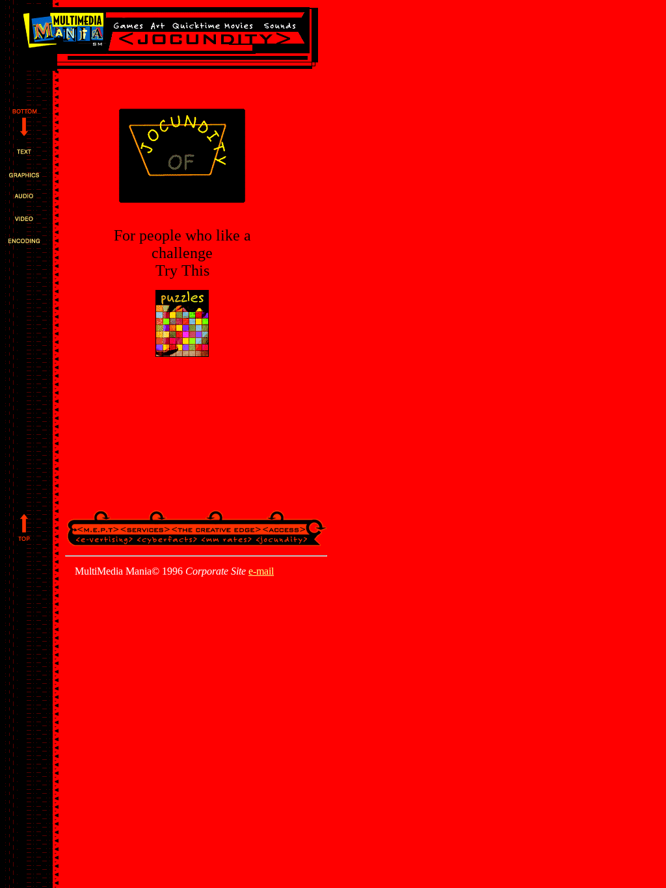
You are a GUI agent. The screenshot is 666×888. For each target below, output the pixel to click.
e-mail (261, 571)
